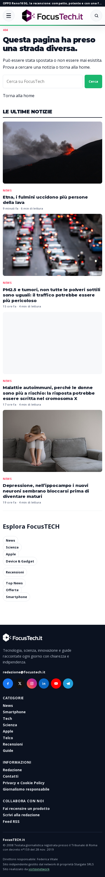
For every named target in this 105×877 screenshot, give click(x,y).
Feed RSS (11, 821)
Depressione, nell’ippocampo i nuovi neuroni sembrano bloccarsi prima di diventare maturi (46, 491)
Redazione (12, 769)
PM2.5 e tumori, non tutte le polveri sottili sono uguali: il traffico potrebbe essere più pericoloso (51, 295)
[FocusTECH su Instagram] (32, 683)
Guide (8, 750)
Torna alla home (18, 95)
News (7, 190)
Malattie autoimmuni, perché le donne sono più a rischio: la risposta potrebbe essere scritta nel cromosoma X (49, 393)
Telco (8, 737)
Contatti (10, 776)
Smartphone (16, 597)
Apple (11, 554)
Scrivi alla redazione (21, 814)
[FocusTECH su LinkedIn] (44, 683)
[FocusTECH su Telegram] (68, 683)
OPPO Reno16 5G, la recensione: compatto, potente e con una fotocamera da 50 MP (52, 3)
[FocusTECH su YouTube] (56, 683)
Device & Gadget (20, 561)
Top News (14, 583)
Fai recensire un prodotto (26, 808)
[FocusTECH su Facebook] (8, 683)
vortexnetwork (39, 869)
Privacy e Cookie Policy (24, 782)
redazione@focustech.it (24, 672)
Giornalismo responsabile (26, 789)
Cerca (93, 81)
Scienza (12, 547)
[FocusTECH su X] (20, 683)
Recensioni (15, 572)
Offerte (12, 590)
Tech (7, 718)
